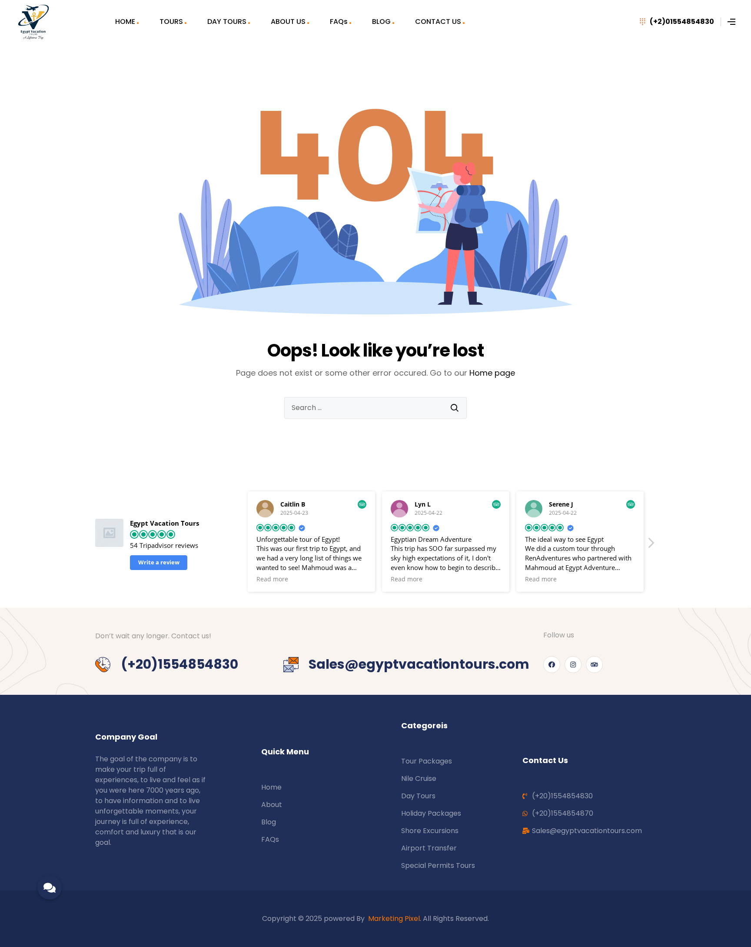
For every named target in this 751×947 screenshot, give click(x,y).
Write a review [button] (158, 562)
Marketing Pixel (394, 919)
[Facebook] (551, 664)
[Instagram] (573, 664)
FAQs (339, 22)
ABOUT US (288, 22)
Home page (492, 372)
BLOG (381, 22)
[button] (650, 545)
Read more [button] (272, 579)
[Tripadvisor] (594, 664)
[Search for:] (375, 408)
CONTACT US (438, 22)
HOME (125, 22)
